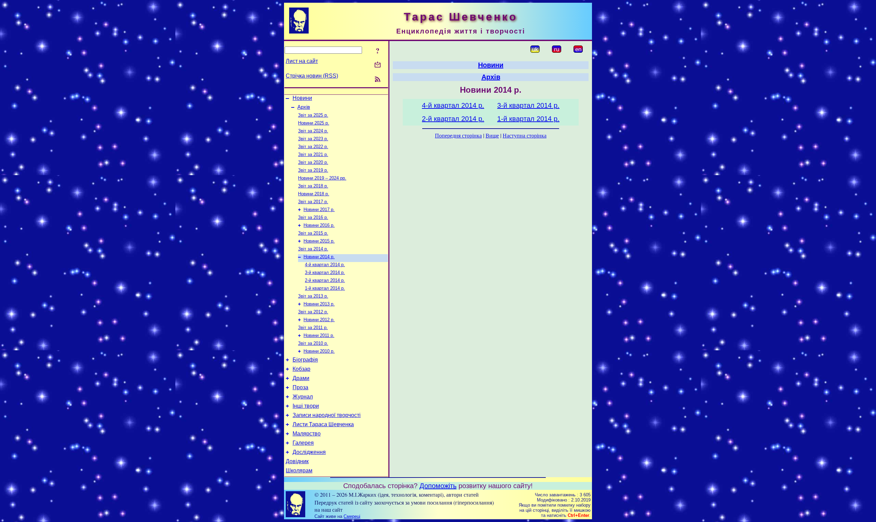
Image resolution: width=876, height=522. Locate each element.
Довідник (297, 461)
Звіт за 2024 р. (313, 130)
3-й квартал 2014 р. (325, 272)
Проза (300, 387)
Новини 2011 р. (319, 335)
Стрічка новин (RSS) (312, 76)
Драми (301, 378)
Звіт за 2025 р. (313, 115)
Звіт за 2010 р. (313, 343)
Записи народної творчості (327, 415)
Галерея (303, 443)
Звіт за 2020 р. (313, 162)
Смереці (352, 516)
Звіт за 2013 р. (313, 296)
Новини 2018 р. (313, 193)
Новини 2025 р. (313, 123)
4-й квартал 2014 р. (325, 264)
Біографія (305, 360)
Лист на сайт (302, 61)
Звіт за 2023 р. (313, 138)
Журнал (303, 397)
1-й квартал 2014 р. (325, 288)
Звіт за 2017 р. (313, 201)
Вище (492, 135)
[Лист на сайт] (378, 65)
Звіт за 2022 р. (313, 146)
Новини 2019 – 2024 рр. (322, 178)
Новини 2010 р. (319, 351)
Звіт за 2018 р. (313, 185)
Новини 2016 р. (319, 225)
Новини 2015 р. (319, 241)
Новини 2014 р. (319, 256)
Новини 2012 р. (319, 319)
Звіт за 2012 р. (313, 311)
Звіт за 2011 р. (313, 327)
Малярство (307, 433)
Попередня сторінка (458, 135)
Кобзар (301, 369)
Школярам (299, 470)
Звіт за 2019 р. (313, 170)
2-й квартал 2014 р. (325, 280)
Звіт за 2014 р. (313, 248)
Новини (302, 98)
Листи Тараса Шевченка (323, 424)
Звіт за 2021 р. (313, 154)
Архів (303, 107)
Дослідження (309, 452)
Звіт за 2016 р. (313, 217)
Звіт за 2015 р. (313, 233)
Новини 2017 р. (319, 209)
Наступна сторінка (524, 135)
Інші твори (306, 406)
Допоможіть (438, 486)
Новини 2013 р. (319, 303)
